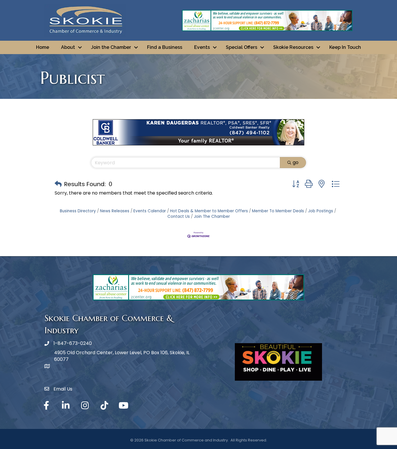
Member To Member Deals (278, 211)
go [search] (295, 162)
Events (202, 47)
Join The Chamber (212, 216)
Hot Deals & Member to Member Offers (209, 211)
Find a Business (164, 47)
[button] (58, 184)
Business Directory (78, 211)
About (68, 47)
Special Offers (241, 47)
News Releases (114, 211)
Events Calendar (149, 211)
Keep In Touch (345, 47)
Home (42, 47)
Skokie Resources (293, 47)
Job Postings (320, 211)
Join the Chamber (111, 47)
